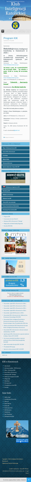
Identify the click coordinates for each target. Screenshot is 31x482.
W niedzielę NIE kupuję (9, 347)
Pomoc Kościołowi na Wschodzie (11, 206)
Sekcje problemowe (7, 163)
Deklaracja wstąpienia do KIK (13, 187)
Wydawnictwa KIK (7, 198)
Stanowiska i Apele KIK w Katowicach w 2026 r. (15, 303)
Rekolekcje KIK (6, 191)
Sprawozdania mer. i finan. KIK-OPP (11, 167)
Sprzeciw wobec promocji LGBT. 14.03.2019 (14, 349)
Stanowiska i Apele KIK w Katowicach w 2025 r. (15, 306)
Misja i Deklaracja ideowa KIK (10, 148)
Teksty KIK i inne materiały (9, 202)
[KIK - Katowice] (15, 25)
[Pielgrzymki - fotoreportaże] (17, 437)
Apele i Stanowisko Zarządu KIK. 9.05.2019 (14, 344)
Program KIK (11, 38)
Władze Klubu (6, 159)
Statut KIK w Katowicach (9, 152)
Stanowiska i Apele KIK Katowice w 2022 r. (14, 313)
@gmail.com (17, 130)
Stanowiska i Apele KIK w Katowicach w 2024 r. (15, 308)
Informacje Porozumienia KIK (10, 210)
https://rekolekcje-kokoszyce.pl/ (11, 64)
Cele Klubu (5, 155)
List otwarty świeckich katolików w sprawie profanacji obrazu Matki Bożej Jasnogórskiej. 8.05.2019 (14, 340)
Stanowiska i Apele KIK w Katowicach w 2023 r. (15, 310)
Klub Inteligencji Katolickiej (15, 8)
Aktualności (11, 137)
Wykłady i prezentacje (8, 194)
